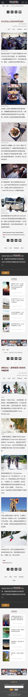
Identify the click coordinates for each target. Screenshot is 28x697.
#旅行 (13, 29)
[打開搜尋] (23, 2)
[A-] (12, 16)
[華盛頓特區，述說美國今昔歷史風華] (14, 644)
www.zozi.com (8, 562)
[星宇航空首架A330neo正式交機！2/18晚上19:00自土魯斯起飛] (14, 303)
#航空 (25, 29)
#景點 (9, 378)
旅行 (8, 6)
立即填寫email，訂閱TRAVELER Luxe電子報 (14, 684)
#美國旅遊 (19, 29)
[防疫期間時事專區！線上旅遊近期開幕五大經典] (14, 327)
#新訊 (9, 29)
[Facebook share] (8, 12)
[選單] (3, 3)
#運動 (25, 378)
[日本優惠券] (14, 343)
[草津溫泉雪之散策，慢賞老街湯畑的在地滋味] (14, 633)
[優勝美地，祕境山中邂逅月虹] (14, 656)
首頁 (3, 6)
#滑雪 (13, 378)
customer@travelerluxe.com (14, 695)
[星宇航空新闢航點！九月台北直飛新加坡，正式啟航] (14, 315)
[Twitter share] (12, 12)
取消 (16, 689)
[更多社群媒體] (26, 2)
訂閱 (5, 273)
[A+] (16, 16)
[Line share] (20, 12)
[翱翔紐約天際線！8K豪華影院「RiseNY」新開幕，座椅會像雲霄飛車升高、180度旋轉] (14, 288)
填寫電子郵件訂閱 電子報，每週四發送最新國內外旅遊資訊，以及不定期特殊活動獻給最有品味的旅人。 (13, 260)
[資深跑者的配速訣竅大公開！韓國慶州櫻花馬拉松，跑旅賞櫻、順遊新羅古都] (14, 620)
